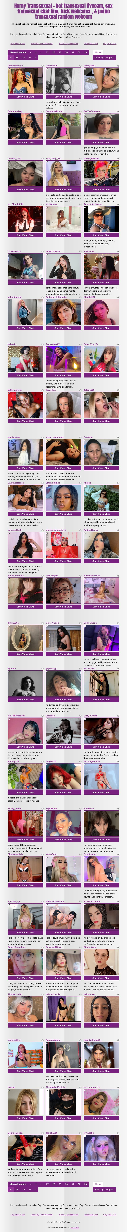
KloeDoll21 (89, 297)
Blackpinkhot (53, 483)
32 (79, 52)
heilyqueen (89, 994)
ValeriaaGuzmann (55, 901)
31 (73, 52)
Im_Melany (51, 204)
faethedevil (51, 65)
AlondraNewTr (15, 65)
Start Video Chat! (26, 96)
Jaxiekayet (51, 1133)
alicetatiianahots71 (56, 530)
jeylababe (89, 1133)
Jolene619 (89, 390)
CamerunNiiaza (53, 947)
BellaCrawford (53, 251)
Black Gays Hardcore (68, 43)
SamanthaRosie (54, 111)
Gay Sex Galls (109, 43)
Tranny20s (13, 623)
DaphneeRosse (16, 483)
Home (98, 52)
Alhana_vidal (15, 994)
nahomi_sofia (53, 994)
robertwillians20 (92, 1040)
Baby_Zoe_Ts (91, 344)
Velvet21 (12, 344)
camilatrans (14, 437)
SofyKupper (90, 854)
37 (30, 57)
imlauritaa (89, 251)
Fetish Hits (74, 1227)
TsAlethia (51, 390)
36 (23, 57)
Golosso (88, 437)
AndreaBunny (91, 530)
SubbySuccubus (16, 947)
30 (66, 52)
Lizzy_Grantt (90, 715)
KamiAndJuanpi (92, 901)
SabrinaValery (15, 111)
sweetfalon (51, 854)
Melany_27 (13, 761)
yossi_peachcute (55, 437)
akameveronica (16, 575)
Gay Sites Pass (18, 43)
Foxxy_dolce (14, 808)
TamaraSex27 (53, 344)
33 (85, 52)
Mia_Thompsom (16, 715)
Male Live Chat (91, 43)
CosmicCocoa (15, 1133)
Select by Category (104, 57)
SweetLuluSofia (92, 575)
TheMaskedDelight (56, 1087)
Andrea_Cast (14, 158)
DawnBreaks (14, 251)
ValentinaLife (15, 297)
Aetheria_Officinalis (56, 297)
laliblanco (89, 808)
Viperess (50, 715)
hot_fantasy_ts (92, 1087)
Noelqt (11, 1087)
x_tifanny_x (14, 901)
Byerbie (12, 668)
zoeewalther (14, 1040)
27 (47, 52)
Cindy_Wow (90, 947)
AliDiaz (87, 483)
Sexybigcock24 (92, 761)
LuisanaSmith (15, 530)
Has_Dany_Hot (53, 158)
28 (54, 52)
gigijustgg (51, 668)
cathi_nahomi (15, 390)
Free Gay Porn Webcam (42, 43)
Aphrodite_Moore (93, 204)
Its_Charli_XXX (15, 204)
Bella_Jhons (90, 623)
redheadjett (52, 575)
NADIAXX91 (90, 668)
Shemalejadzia (15, 854)
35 (17, 57)
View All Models (18, 52)
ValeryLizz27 (90, 65)
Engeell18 (51, 761)
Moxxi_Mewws (91, 158)
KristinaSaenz (53, 1040)
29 (60, 52)
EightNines (51, 808)
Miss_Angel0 (52, 623)
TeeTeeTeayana (92, 111)
